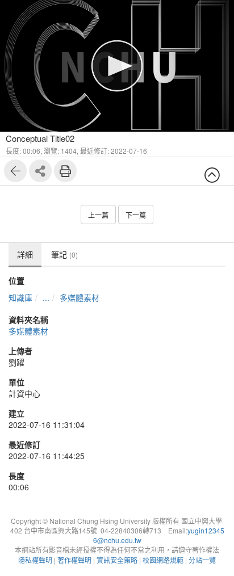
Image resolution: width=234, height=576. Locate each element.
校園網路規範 (163, 560)
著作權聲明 (74, 560)
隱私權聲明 (35, 560)
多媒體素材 (79, 297)
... (46, 297)
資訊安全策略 (117, 560)
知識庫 (20, 297)
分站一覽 (202, 560)
